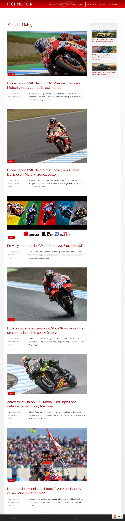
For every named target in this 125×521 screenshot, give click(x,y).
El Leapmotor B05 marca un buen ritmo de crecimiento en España (103, 40)
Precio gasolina (92, 4)
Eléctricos (51, 4)
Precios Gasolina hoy (10, 518)
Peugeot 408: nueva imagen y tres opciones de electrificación (103, 73)
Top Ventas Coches (31, 518)
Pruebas (61, 4)
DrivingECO (21, 518)
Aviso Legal (71, 518)
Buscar (102, 4)
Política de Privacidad (61, 518)
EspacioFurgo (42, 518)
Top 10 (82, 4)
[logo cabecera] (19, 4)
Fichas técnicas (72, 4)
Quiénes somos (113, 4)
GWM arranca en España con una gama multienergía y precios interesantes (103, 57)
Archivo (50, 518)
